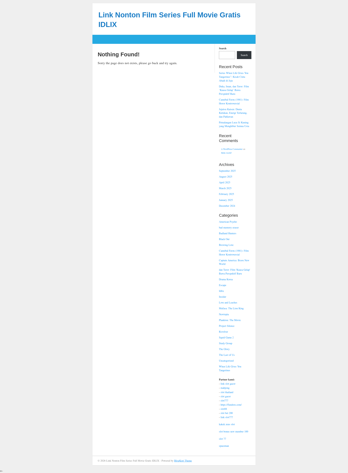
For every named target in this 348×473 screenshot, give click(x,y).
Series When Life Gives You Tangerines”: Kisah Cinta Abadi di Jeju (233, 76)
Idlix (221, 291)
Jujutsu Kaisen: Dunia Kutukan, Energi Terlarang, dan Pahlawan (233, 112)
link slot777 (227, 417)
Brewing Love (226, 245)
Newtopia (224, 314)
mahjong (225, 387)
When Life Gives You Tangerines (230, 368)
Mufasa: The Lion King (231, 308)
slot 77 (222, 438)
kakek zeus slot (227, 424)
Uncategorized (226, 360)
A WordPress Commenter (232, 149)
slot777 (224, 400)
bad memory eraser (229, 227)
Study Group (225, 343)
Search (222, 48)
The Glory (224, 349)
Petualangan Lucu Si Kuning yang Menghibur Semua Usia (234, 124)
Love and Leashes (228, 302)
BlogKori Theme (183, 460)
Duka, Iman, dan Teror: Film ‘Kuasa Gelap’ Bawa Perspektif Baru (234, 90)
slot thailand (227, 392)
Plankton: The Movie (230, 320)
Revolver (223, 331)
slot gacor (226, 396)
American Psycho (228, 221)
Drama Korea (226, 279)
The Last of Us (227, 355)
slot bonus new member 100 (233, 431)
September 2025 (227, 170)
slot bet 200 (227, 413)
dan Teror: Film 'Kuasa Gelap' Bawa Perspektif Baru (234, 271)
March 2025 (225, 188)
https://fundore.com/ (231, 404)
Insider (222, 296)
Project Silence (226, 326)
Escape (222, 285)
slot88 (224, 409)
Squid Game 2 (226, 337)
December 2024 (227, 205)
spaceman (224, 445)
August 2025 (225, 176)
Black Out (224, 239)
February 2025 (226, 194)
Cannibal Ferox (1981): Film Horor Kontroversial (234, 101)
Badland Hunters (227, 233)
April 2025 (224, 182)
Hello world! (226, 152)
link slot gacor (228, 383)
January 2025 (226, 200)
